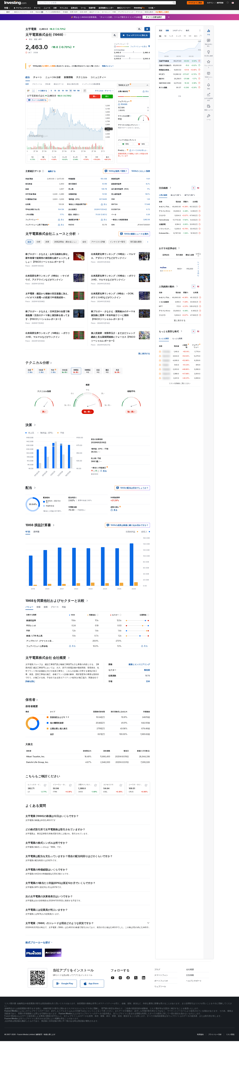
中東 (114, 12)
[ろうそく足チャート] (28, 90)
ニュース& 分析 (53, 77)
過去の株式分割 (73, 84)
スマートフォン (161, 975)
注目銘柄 (163, 187)
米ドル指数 (163, 87)
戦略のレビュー (108, 66)
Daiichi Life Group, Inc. (37, 762)
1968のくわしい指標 (140, 171)
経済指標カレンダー (106, 8)
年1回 (27, 531)
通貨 (160, 30)
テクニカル (81, 77)
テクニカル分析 (37, 363)
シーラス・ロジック (136, 784)
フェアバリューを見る (138, 46)
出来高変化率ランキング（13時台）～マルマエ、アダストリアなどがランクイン (113, 256)
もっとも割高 (177, 338)
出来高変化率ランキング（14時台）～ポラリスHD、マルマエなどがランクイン (47, 335)
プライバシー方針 (215, 1034)
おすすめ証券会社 (168, 248)
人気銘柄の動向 (166, 286)
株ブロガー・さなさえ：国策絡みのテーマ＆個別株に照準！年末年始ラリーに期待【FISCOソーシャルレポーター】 (113, 315)
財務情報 (68, 77)
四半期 (36, 531)
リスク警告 (230, 1034)
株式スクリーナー (124, 8)
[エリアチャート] (33, 90)
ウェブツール (160, 986)
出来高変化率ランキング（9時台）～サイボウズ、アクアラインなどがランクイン (47, 277)
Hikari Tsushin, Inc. (35, 756)
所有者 (47, 84)
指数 (167, 30)
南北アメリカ (94, 12)
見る (74, 646)
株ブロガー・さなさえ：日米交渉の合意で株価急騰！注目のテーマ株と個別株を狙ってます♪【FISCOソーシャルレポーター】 (47, 315)
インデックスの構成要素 (91, 84)
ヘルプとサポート (194, 981)
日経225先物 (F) (165, 65)
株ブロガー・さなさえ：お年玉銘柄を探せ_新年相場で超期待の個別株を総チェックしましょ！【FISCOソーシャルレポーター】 (47, 258)
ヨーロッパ (106, 12)
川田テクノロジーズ (85, 784)
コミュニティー (98, 77)
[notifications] (227, 2)
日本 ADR (83, 12)
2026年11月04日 (100, 209)
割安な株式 (149, 12)
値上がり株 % (176, 195)
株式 (8, 12)
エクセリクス (108, 784)
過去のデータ (59, 84)
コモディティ (177, 30)
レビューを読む (198, 268)
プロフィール (37, 84)
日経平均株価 (164, 61)
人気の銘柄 (163, 195)
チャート (37, 77)
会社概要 (190, 969)
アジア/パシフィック (125, 12)
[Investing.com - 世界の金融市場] (15, 3)
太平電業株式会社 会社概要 (45, 658)
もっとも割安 (164, 338)
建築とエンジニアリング (139, 664)
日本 (31, 12)
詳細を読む (30, 681)
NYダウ (162, 74)
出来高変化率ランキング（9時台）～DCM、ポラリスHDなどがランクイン (113, 295)
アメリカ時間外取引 (53, 12)
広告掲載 (190, 975)
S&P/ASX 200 (164, 83)
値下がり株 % (190, 195)
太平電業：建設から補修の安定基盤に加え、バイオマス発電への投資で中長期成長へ (47, 295)
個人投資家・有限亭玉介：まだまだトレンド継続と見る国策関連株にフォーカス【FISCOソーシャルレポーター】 (113, 337)
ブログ (157, 969)
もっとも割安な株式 (169, 331)
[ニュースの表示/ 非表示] (84, 90)
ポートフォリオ (161, 981)
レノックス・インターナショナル (40, 784)
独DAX (161, 78)
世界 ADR (73, 12)
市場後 (65, 12)
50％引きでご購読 (195, 3)
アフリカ (139, 12)
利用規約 (200, 1034)
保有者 (30, 700)
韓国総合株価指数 (165, 70)
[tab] (30, 371)
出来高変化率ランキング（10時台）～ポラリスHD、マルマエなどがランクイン (113, 277)
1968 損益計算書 (38, 525)
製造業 (147, 670)
